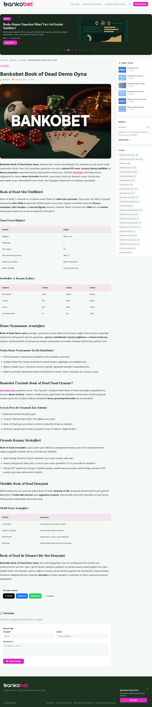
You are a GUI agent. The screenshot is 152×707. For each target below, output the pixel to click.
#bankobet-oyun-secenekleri (130, 223)
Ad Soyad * (7, 632)
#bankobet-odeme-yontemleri (130, 210)
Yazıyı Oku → (10, 43)
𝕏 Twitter (9, 596)
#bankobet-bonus (127, 180)
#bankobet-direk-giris (128, 189)
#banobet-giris (126, 185)
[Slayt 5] (80, 50)
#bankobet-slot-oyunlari (128, 197)
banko (7, 19)
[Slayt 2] (68, 50)
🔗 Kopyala (49, 596)
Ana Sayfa (75, 4)
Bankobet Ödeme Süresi (115, 4)
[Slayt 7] (87, 50)
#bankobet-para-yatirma (129, 219)
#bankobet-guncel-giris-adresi (131, 159)
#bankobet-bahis (126, 206)
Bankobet (23, 60)
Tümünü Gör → (124, 140)
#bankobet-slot (125, 252)
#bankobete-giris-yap (128, 172)
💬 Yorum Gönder (13, 661)
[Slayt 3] (72, 50)
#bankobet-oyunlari (127, 231)
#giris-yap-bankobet (128, 176)
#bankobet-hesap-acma (128, 214)
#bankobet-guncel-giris (129, 155)
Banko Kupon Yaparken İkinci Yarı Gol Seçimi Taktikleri (33, 26)
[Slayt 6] (83, 50)
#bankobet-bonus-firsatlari (129, 227)
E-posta (59, 632)
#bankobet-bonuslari (127, 248)
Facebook (22, 596)
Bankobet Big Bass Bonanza (83, 703)
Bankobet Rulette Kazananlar (105, 703)
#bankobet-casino (127, 193)
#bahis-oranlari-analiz (128, 235)
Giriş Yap (133, 700)
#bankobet (124, 163)
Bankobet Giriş (140, 4)
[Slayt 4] (76, 50)
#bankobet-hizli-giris (128, 168)
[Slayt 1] (64, 50)
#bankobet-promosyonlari (129, 202)
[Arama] (129, 4)
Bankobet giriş (8, 390)
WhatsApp (35, 596)
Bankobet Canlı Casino (92, 4)
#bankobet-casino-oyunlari (129, 244)
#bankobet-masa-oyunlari (129, 240)
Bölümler (13, 60)
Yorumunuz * (8, 641)
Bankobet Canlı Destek (64, 703)
